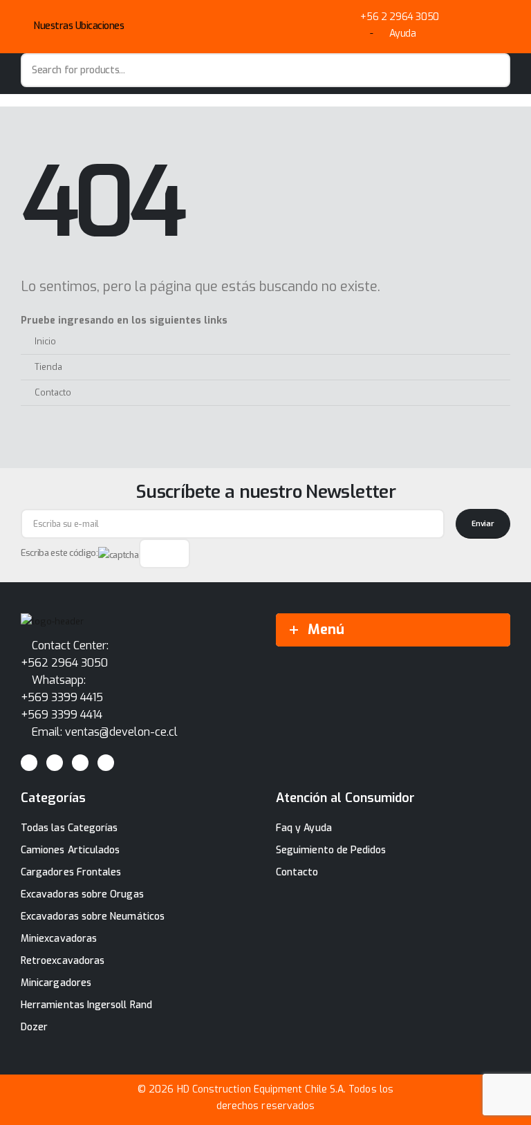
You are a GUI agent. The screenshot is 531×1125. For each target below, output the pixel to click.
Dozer (34, 1027)
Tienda (48, 367)
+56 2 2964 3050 (399, 17)
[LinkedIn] (105, 762)
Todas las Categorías (69, 828)
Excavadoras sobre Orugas (82, 894)
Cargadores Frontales (71, 872)
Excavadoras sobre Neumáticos (93, 916)
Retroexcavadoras (62, 960)
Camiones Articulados (70, 850)
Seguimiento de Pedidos (331, 850)
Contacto (53, 392)
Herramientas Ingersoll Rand (86, 1005)
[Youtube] (54, 762)
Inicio (45, 341)
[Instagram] (80, 762)
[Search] (493, 70)
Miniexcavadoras (59, 938)
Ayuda (402, 33)
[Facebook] (29, 762)
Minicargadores (56, 982)
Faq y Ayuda (304, 828)
